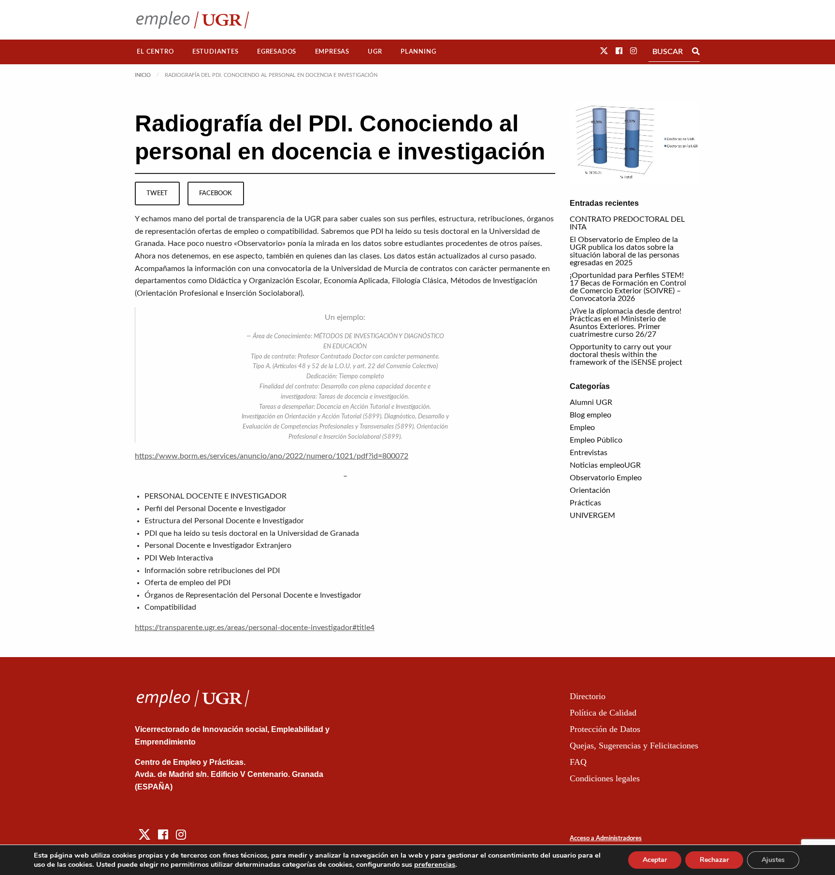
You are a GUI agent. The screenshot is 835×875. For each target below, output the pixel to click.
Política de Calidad (603, 712)
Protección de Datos (605, 729)
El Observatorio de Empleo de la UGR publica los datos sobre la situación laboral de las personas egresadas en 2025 (624, 251)
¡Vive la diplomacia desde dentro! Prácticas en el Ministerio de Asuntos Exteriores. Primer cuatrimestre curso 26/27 (625, 322)
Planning (418, 52)
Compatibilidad (170, 607)
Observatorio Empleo (606, 478)
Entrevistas (588, 453)
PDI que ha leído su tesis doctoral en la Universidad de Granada (251, 533)
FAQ (578, 762)
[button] (604, 51)
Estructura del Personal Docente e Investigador (224, 521)
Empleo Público (596, 440)
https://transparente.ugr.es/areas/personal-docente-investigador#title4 (254, 627)
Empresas (332, 52)
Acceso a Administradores (606, 838)
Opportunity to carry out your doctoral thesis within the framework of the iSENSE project (626, 354)
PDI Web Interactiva (178, 558)
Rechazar (714, 859)
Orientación (590, 490)
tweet (157, 193)
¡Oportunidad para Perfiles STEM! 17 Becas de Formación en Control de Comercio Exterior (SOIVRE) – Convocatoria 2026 (628, 287)
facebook (215, 193)
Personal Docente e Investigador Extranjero (217, 545)
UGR (375, 52)
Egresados (276, 52)
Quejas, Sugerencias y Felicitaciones (634, 745)
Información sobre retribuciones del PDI (212, 570)
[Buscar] (696, 51)
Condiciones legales (605, 778)
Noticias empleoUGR (605, 465)
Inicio (143, 75)
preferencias (434, 864)
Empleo (582, 427)
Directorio (587, 696)
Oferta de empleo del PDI (187, 583)
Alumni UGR (591, 402)
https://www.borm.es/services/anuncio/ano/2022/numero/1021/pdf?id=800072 (271, 456)
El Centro (155, 52)
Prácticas (585, 503)
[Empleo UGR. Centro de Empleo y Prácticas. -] (192, 19)
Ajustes (773, 859)
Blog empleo (590, 415)
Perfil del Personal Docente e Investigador (215, 509)
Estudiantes (215, 52)
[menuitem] (155, 52)
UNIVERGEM (592, 515)
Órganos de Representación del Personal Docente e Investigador (252, 595)
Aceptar (655, 859)
